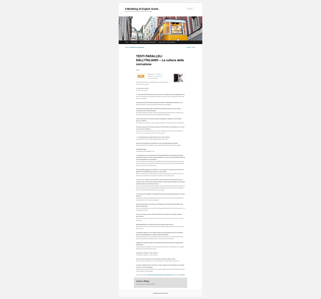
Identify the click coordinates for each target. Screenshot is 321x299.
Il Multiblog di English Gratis (141, 9)
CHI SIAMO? (134, 42)
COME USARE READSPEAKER (148, 42)
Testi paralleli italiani (159, 275)
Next (194, 47)
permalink (182, 275)
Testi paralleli (150, 275)
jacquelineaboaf (140, 47)
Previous (188, 47)
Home (126, 42)
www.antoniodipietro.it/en (158, 76)
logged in (144, 284)
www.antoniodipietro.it (157, 74)
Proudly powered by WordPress (160, 293)
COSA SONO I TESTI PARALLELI (167, 42)
